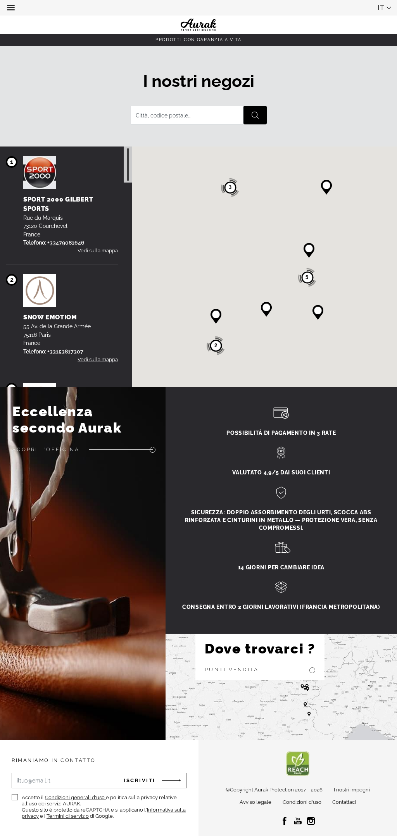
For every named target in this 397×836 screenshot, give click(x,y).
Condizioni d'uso (302, 802)
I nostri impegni (352, 790)
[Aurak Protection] (198, 8)
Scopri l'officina (45, 449)
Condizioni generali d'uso (75, 797)
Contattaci (344, 802)
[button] (11, 8)
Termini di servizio (68, 816)
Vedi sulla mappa (98, 250)
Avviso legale (255, 802)
